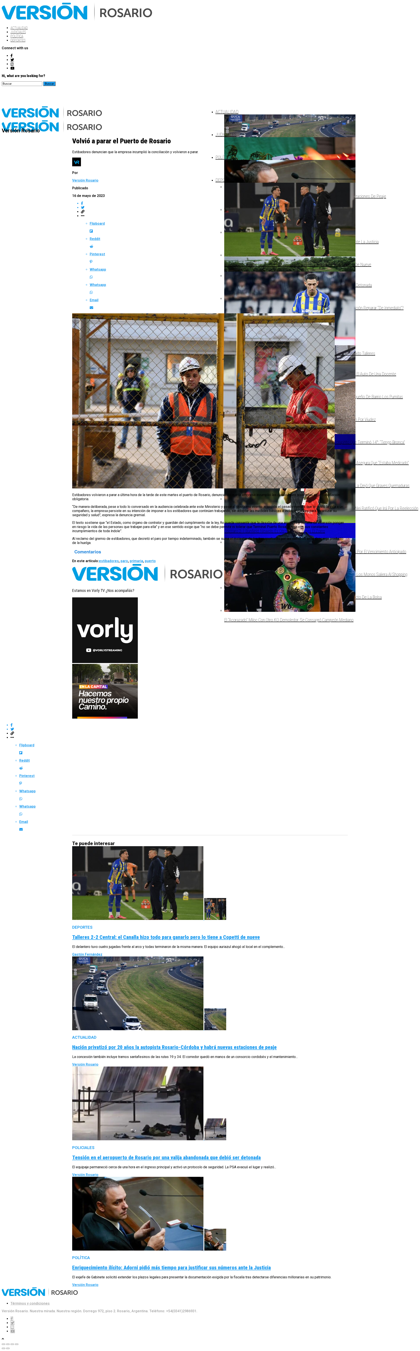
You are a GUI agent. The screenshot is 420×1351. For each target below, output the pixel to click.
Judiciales (18, 32)
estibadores (109, 561)
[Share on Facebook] (214, 203)
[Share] (8, 1344)
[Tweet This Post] (214, 207)
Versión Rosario (85, 180)
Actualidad (19, 28)
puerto (150, 561)
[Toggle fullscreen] (12, 1344)
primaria (136, 561)
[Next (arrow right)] (8, 1348)
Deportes (17, 40)
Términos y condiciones (30, 1303)
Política (16, 36)
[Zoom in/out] (16, 1344)
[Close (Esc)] (3, 1344)
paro (124, 561)
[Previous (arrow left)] (3, 1348)
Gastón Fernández (87, 954)
